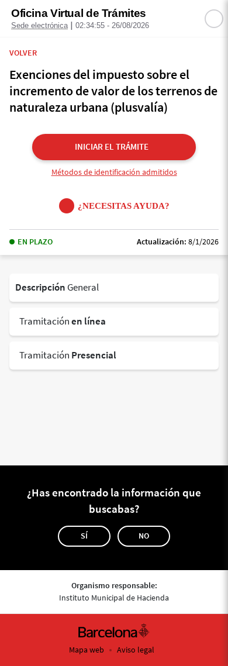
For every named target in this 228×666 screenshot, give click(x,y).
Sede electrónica (39, 25)
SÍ (84, 535)
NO (144, 535)
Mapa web (86, 649)
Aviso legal (135, 649)
